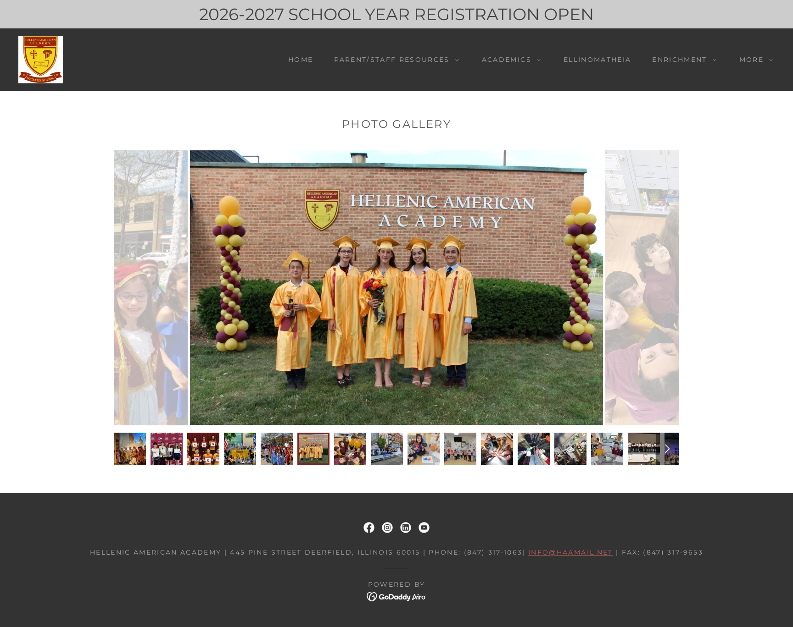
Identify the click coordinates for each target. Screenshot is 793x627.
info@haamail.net (570, 552)
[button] (394, 59)
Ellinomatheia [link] (597, 59)
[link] (40, 59)
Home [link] (300, 59)
